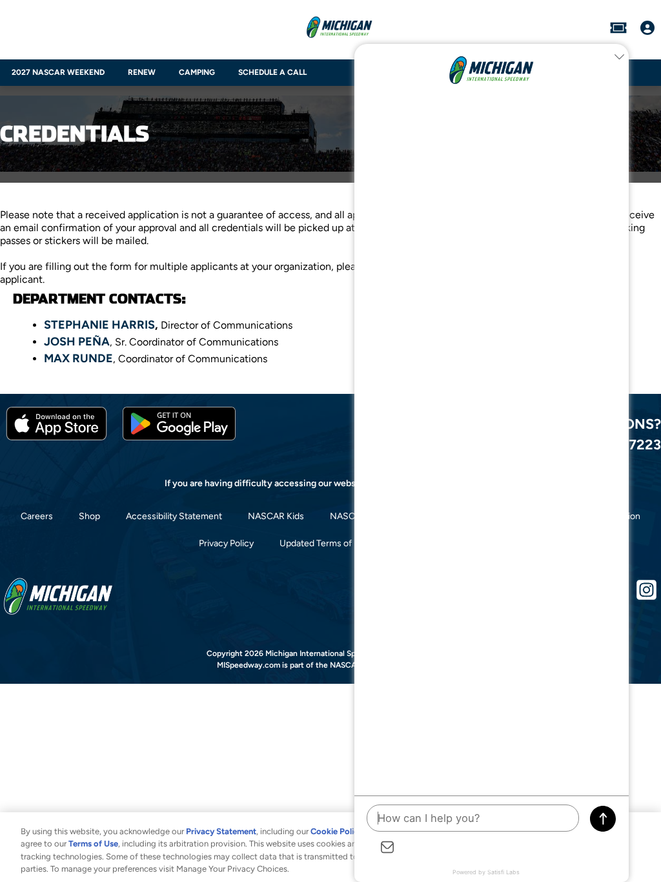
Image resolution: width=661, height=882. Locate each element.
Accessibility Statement (174, 516)
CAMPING (197, 72)
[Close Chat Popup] (619, 57)
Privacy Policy (226, 543)
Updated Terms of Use (325, 543)
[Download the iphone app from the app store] (56, 437)
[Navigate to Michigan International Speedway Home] (339, 29)
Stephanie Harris (99, 324)
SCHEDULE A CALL (272, 72)
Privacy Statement (221, 831)
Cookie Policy (336, 831)
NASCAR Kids (276, 516)
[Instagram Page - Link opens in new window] (646, 595)
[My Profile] (647, 29)
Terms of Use (93, 843)
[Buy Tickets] (618, 29)
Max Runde (78, 358)
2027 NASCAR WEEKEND (58, 72)
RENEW (142, 72)
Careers (37, 516)
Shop (89, 516)
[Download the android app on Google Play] (179, 437)
